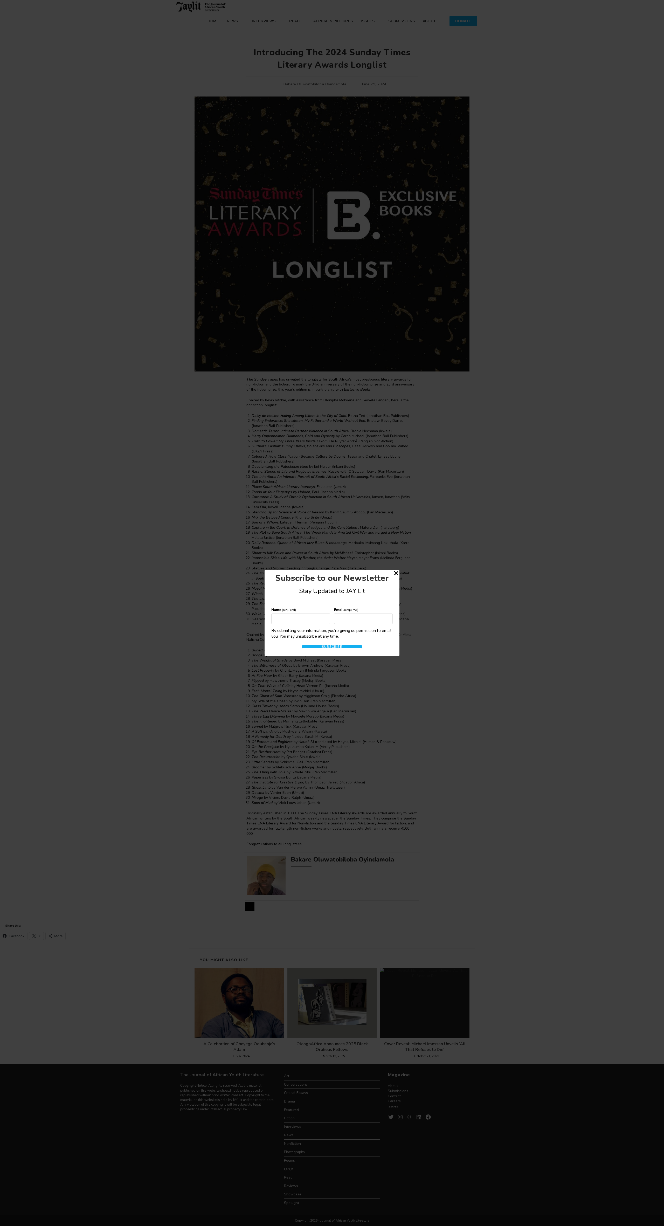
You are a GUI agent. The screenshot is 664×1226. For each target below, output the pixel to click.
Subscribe (332, 647)
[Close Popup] (396, 574)
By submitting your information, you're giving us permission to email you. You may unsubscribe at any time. (331, 633)
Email (346, 609)
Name (283, 609)
